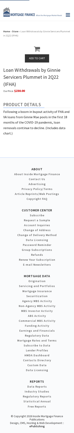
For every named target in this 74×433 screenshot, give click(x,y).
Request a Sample (37, 220)
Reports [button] (37, 381)
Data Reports (37, 386)
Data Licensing (37, 240)
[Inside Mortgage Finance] (32, 15)
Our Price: (8, 91)
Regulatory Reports (37, 396)
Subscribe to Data (37, 345)
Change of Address (37, 230)
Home (6, 31)
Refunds (37, 255)
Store (15, 31)
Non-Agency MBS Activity (37, 306)
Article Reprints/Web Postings (37, 194)
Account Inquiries (37, 225)
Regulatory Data (37, 335)
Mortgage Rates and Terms (37, 340)
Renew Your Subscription (37, 260)
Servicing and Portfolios (37, 286)
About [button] (36, 169)
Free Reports (37, 406)
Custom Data (37, 365)
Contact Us (37, 179)
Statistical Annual (37, 401)
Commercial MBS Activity (37, 321)
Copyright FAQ (37, 199)
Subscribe (37, 215)
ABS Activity (37, 316)
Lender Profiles (37, 350)
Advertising (37, 184)
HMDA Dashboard (37, 355)
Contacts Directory (37, 360)
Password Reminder (37, 245)
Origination (37, 281)
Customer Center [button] (37, 210)
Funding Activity (37, 326)
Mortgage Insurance (37, 291)
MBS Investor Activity (37, 311)
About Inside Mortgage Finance (37, 174)
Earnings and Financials (37, 330)
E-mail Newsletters (37, 264)
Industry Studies (37, 391)
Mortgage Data (37, 276)
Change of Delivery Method (37, 235)
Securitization (37, 296)
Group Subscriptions (37, 250)
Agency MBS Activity (37, 301)
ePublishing (37, 426)
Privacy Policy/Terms (37, 189)
